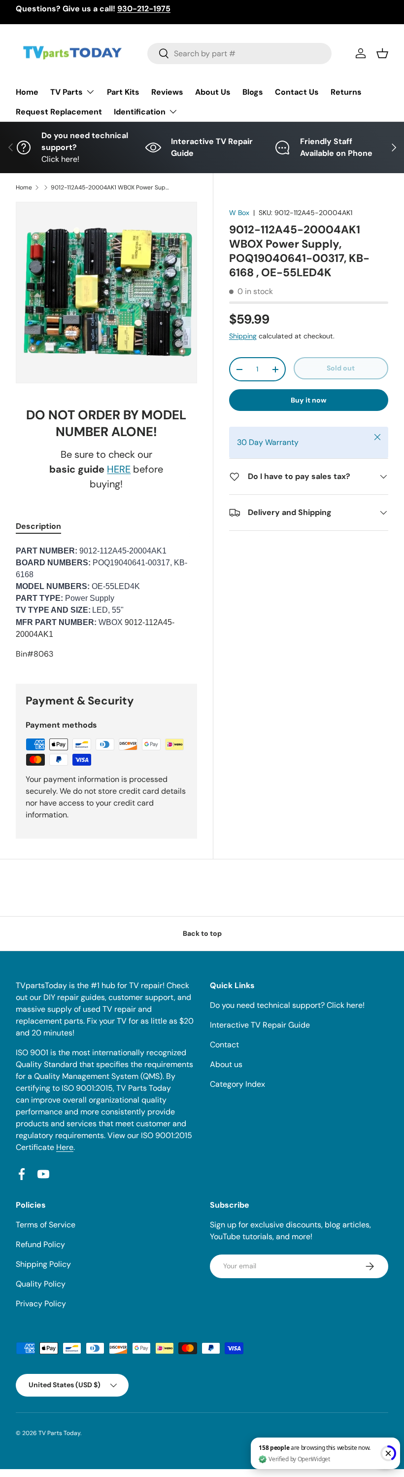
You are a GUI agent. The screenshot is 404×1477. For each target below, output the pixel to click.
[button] (382, 53)
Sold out (341, 368)
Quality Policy (41, 1284)
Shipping (243, 336)
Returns (346, 92)
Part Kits (123, 92)
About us (226, 1064)
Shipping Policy (43, 1264)
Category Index (237, 1084)
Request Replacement (59, 112)
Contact (224, 1044)
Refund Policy (40, 1244)
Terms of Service (45, 1224)
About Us (213, 92)
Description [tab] (38, 526)
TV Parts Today (59, 1433)
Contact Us (297, 92)
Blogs (252, 92)
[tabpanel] (106, 602)
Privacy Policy (41, 1303)
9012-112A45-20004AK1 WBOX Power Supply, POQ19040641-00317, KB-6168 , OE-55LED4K (110, 187)
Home (27, 92)
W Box (239, 212)
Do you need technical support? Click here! (287, 1005)
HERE (119, 469)
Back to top (202, 933)
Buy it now (309, 400)
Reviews (167, 92)
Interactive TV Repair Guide (260, 1025)
